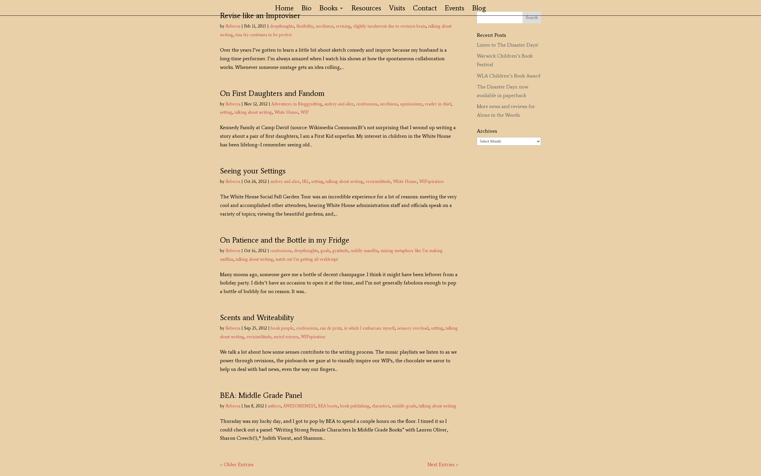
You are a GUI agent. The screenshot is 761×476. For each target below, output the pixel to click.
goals (325, 250)
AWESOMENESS (299, 406)
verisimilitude (378, 181)
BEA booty (328, 406)
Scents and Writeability (257, 317)
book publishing (355, 406)
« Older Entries (237, 464)
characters (381, 406)
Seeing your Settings (253, 170)
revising (343, 26)
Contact (425, 9)
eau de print (331, 328)
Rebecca (233, 26)
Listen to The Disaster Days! (507, 45)
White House (286, 112)
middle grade (404, 406)
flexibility (304, 26)
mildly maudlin (364, 250)
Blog (479, 9)
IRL (305, 181)
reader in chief (438, 104)
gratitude (340, 250)
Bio (306, 9)
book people (282, 328)
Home (284, 9)
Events (454, 9)
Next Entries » (442, 464)
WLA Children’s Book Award (508, 76)
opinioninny (411, 104)
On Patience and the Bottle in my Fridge (284, 240)
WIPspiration (431, 181)
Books (328, 9)
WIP (305, 112)
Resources (366, 9)
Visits (397, 9)
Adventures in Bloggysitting (296, 104)
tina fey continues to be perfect (263, 34)
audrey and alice (339, 104)
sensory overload (413, 328)
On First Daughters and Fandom (272, 93)
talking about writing (253, 112)
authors (274, 406)
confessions (367, 104)
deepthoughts (282, 26)
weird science (286, 336)
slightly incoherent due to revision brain (389, 26)
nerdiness (325, 26)
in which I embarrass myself (369, 328)
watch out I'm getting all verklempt (307, 259)
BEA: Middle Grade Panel (261, 395)
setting (226, 112)
